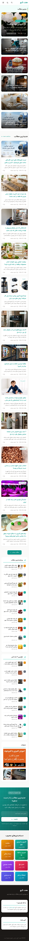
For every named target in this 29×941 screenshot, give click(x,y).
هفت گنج (24, 890)
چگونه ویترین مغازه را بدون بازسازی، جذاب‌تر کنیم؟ (10, 681)
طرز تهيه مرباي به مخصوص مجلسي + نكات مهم (10, 593)
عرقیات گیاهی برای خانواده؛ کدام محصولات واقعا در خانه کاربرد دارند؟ (10, 734)
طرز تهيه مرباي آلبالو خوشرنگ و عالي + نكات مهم (10, 610)
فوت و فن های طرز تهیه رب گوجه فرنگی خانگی (10, 628)
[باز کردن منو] (3, 2)
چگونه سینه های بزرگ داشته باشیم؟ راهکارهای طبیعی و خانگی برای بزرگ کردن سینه (10, 602)
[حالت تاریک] (7, 2)
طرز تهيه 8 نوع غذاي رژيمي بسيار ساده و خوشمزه (10, 584)
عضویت (16, 819)
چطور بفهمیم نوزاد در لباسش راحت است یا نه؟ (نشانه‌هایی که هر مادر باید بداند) (15, 400)
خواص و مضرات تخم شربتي (10, 636)
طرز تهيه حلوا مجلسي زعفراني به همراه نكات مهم (10, 619)
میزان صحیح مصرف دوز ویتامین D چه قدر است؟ (11, 646)
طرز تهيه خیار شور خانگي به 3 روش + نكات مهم (10, 575)
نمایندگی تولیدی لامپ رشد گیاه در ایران (10, 716)
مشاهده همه (6, 136)
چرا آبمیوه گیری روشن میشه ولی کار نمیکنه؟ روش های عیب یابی (10, 725)
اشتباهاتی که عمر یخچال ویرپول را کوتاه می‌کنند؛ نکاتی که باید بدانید (10, 707)
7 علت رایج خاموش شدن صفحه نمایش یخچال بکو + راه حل (10, 663)
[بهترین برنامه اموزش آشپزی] (14, 758)
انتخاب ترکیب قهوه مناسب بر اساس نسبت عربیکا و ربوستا (10, 672)
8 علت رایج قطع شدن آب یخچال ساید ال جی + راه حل (10, 698)
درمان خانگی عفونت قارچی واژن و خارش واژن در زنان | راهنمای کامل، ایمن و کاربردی (11, 566)
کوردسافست (11, 907)
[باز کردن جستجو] (11, 2)
